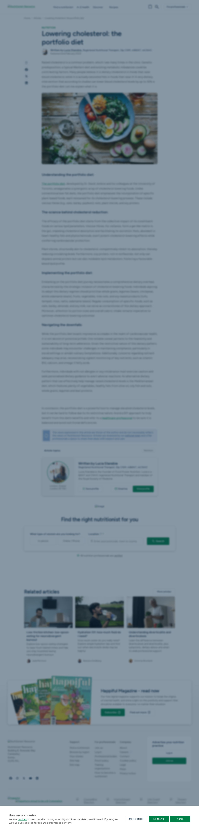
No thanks (158, 819)
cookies (22, 819)
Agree (180, 819)
